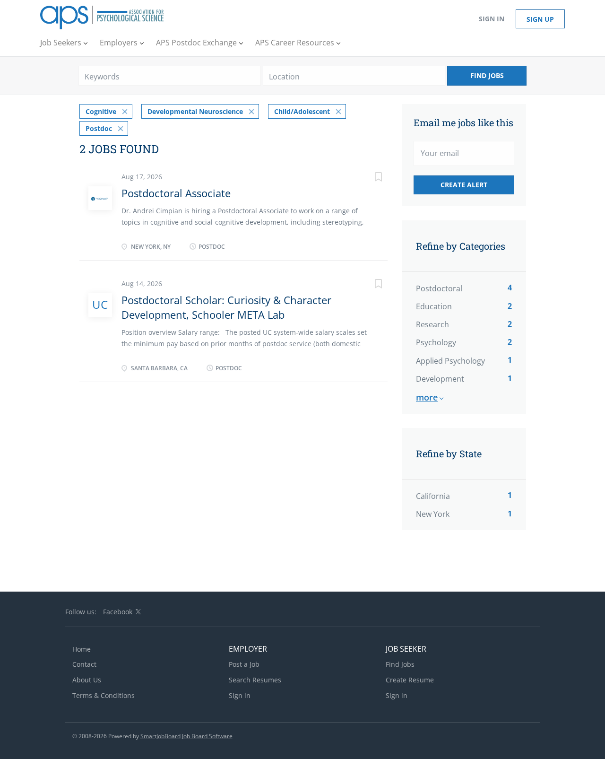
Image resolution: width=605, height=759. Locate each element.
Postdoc (99, 128)
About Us (86, 679)
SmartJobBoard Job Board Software (186, 736)
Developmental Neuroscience (195, 111)
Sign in (491, 18)
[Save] (368, 178)
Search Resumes (255, 679)
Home (81, 649)
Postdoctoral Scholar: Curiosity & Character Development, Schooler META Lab (226, 307)
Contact (84, 664)
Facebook (117, 611)
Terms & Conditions (103, 695)
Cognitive (101, 111)
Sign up (540, 19)
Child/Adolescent (302, 111)
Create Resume (410, 679)
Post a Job (244, 664)
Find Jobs (487, 75)
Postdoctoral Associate (176, 193)
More (427, 397)
